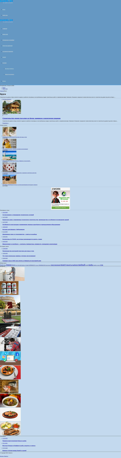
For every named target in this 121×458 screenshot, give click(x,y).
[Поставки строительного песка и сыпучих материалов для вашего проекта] (9, 183)
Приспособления (7, 45)
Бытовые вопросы (9, 68)
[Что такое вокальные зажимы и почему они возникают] (9, 147)
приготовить (48, 265)
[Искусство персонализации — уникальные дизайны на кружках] (9, 294)
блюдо (13, 265)
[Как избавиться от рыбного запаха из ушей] (9, 392)
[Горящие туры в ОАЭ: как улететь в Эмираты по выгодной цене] (9, 159)
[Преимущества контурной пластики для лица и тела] (9, 135)
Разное (4, 63)
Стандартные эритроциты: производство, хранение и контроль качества (19, 172)
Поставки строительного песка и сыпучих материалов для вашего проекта (20, 184)
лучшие (27, 265)
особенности (32, 265)
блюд (4, 265)
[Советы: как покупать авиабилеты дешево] (10, 336)
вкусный (19, 265)
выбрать (23, 265)
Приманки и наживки (8, 40)
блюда (8, 265)
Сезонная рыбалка (8, 51)
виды (16, 265)
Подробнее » (6, 123)
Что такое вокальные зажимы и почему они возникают (15, 149)
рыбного (75, 265)
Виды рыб (5, 34)
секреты (95, 265)
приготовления (55, 265)
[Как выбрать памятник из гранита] (10, 322)
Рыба (1, 265)
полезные (36, 265)
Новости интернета (9, 74)
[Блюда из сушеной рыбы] (10, 435)
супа (101, 265)
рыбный (81, 265)
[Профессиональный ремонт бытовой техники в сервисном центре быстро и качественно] (12, 280)
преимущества (42, 265)
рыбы (91, 265)
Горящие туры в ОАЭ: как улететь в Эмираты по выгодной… (17, 160)
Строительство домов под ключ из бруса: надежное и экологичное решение (31, 118)
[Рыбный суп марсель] (10, 378)
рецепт (63, 265)
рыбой (86, 265)
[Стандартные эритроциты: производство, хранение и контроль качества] (9, 171)
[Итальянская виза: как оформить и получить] (10, 308)
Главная (2, 91)
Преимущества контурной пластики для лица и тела (15, 137)
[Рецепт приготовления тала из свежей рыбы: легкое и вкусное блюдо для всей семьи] (10, 421)
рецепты (69, 265)
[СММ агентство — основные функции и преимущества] (10, 364)
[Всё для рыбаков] (6, 2)
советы (98, 265)
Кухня (4, 57)
